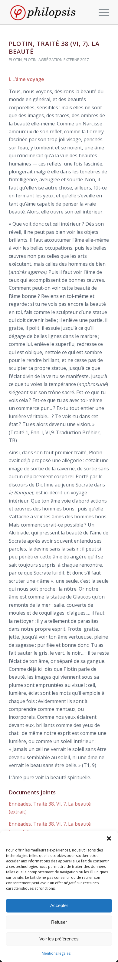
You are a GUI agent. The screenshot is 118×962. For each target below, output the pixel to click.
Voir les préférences (59, 938)
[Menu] (101, 12)
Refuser (59, 922)
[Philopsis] (49, 12)
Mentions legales (56, 953)
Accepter (59, 905)
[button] (109, 838)
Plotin (15, 59)
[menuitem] (101, 12)
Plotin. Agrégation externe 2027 (56, 59)
